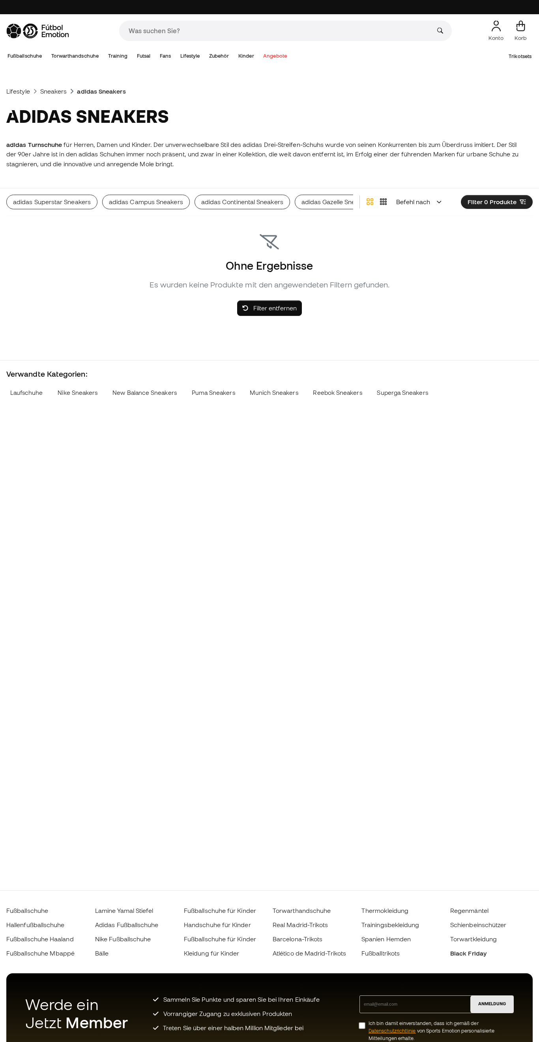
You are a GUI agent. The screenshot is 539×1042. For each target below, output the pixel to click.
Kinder (246, 56)
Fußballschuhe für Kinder (220, 910)
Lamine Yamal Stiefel (124, 910)
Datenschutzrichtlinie (392, 1030)
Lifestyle (190, 56)
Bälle (102, 953)
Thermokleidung (384, 910)
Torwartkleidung (473, 938)
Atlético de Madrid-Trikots (309, 953)
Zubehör (219, 56)
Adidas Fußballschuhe (127, 924)
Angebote (275, 56)
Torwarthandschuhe (75, 56)
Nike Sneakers (77, 392)
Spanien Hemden (386, 938)
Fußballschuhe (24, 56)
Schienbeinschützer (478, 924)
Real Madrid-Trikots (300, 924)
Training (118, 56)
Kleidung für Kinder (211, 953)
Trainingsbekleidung (390, 924)
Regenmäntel (469, 910)
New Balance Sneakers (144, 392)
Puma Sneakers (213, 392)
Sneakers (53, 91)
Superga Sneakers (402, 392)
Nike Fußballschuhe (123, 938)
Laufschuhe (26, 392)
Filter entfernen (274, 308)
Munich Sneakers (274, 392)
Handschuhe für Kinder (217, 924)
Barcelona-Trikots (297, 938)
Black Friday (468, 953)
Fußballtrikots (380, 953)
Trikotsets (520, 56)
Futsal (143, 56)
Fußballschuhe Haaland (40, 938)
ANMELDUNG (492, 1003)
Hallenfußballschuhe (35, 924)
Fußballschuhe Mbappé (40, 953)
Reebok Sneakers (337, 392)
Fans (165, 56)
